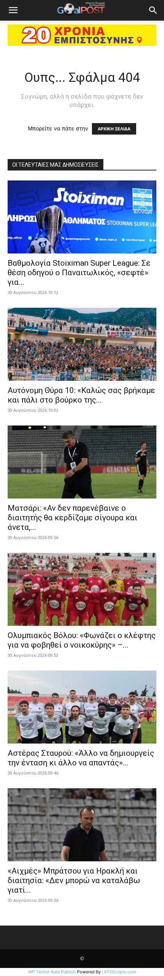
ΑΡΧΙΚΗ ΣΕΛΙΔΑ (114, 129)
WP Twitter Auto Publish (52, 971)
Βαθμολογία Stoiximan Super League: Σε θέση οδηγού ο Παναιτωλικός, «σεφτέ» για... (79, 272)
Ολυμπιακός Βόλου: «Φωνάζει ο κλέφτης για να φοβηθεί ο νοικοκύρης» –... (82, 640)
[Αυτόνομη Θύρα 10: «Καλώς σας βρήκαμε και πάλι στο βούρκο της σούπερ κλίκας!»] (82, 344)
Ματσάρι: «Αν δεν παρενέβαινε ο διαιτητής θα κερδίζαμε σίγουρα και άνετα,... (72, 517)
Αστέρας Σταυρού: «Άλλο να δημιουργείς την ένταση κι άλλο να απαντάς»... (81, 758)
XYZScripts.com (120, 971)
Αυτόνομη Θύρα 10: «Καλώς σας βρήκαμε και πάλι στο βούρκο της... (81, 395)
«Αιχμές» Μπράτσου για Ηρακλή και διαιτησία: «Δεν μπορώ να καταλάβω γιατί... (74, 880)
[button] (13, 10)
